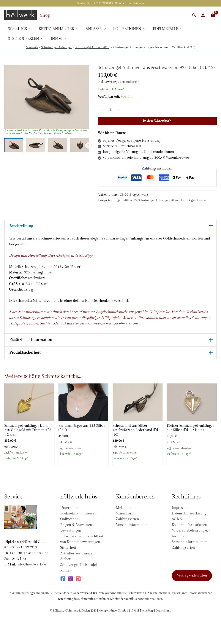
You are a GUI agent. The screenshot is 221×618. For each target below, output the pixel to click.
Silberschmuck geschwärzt (188, 200)
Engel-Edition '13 (125, 200)
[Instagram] (70, 578)
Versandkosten (129, 82)
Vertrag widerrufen (192, 575)
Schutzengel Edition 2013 (92, 47)
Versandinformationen (134, 525)
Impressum (180, 508)
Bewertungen (70, 531)
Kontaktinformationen (131, 3)
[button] (194, 15)
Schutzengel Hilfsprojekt (79, 565)
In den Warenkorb (157, 121)
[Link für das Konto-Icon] (203, 15)
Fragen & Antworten (76, 525)
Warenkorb (124, 513)
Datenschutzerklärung (189, 513)
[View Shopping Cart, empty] (213, 15)
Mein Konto (125, 508)
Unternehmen (71, 508)
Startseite (32, 47)
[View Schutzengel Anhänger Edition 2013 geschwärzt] (13, 145)
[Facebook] (62, 578)
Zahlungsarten (127, 519)
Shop (45, 15)
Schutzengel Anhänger (56, 47)
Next (88, 145)
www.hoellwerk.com (122, 323)
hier (48, 323)
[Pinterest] (78, 578)
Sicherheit (68, 548)
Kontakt (66, 570)
